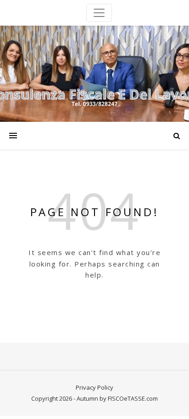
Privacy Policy (94, 387)
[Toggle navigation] (99, 13)
